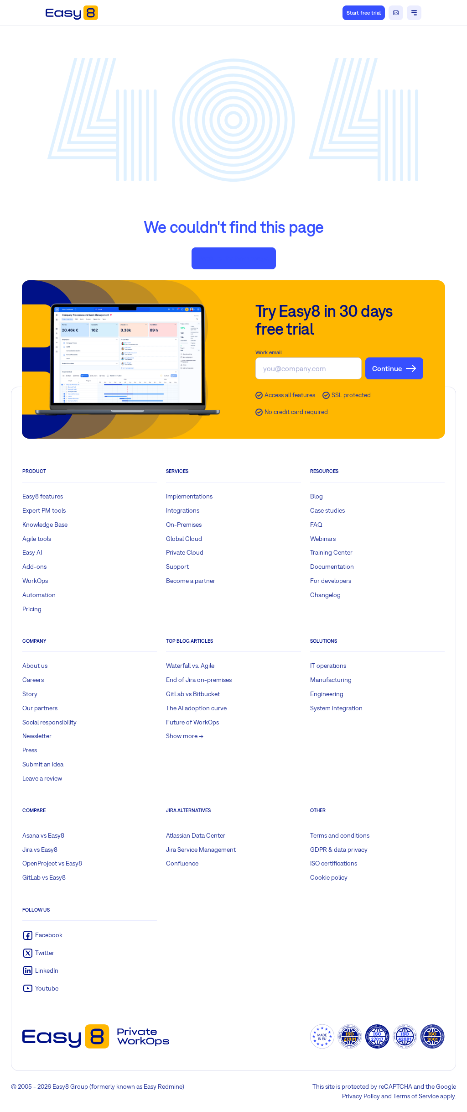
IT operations (328, 665)
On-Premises (184, 524)
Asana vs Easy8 (43, 835)
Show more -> (184, 736)
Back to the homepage (233, 258)
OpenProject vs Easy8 (52, 863)
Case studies (327, 510)
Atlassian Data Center (195, 835)
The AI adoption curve (196, 708)
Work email (268, 352)
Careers (33, 679)
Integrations (182, 510)
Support (177, 566)
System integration (336, 708)
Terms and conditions (339, 835)
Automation (39, 594)
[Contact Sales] (396, 12)
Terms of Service (416, 1096)
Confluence (182, 863)
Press (29, 750)
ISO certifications (333, 863)
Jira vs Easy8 (39, 849)
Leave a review (42, 778)
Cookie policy (329, 877)
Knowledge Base (44, 524)
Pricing (32, 609)
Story (29, 694)
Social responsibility (49, 722)
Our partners (39, 708)
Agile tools (36, 538)
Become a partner (190, 580)
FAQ (316, 524)
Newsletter (37, 736)
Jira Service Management (201, 849)
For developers (330, 580)
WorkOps (35, 580)
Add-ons (34, 566)
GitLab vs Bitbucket (193, 694)
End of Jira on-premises (199, 679)
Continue (387, 368)
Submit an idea (42, 764)
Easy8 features (42, 496)
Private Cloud (184, 552)
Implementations (189, 496)
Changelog (325, 594)
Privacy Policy (361, 1096)
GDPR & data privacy (339, 849)
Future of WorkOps (192, 722)
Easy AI (32, 552)
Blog (316, 496)
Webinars (323, 538)
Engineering (326, 694)
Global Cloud (184, 538)
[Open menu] (414, 12)
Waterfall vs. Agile (190, 665)
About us (34, 665)
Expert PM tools (44, 510)
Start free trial (364, 13)
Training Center (331, 552)
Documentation (332, 566)
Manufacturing (331, 679)
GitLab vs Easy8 (44, 877)
